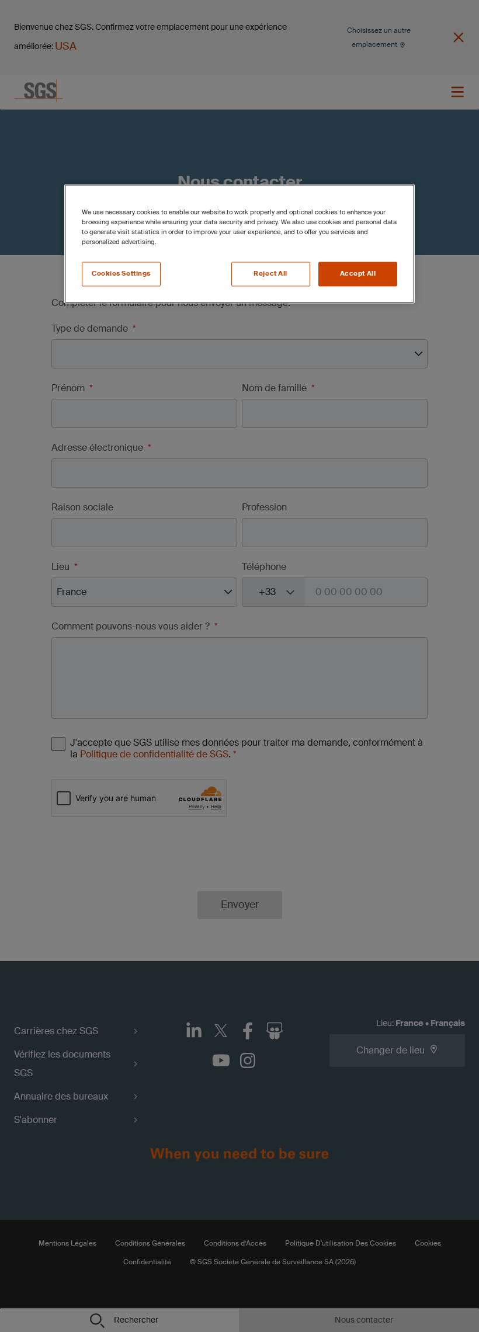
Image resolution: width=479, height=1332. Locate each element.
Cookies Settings (121, 274)
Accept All (358, 274)
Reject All (270, 274)
